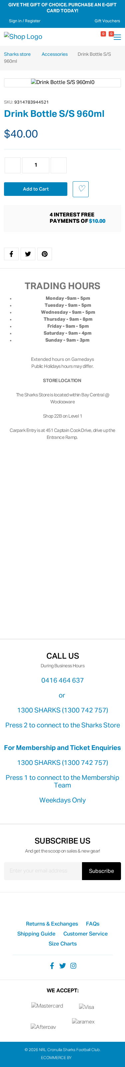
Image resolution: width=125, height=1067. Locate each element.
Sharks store (18, 54)
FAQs (92, 924)
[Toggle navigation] (117, 38)
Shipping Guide (36, 934)
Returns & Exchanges (52, 924)
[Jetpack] (78, 1058)
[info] (29, 218)
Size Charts (63, 944)
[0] (97, 37)
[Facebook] (52, 966)
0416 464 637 (62, 680)
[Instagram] (73, 966)
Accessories (55, 54)
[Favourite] (81, 189)
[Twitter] (62, 966)
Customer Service (85, 934)
